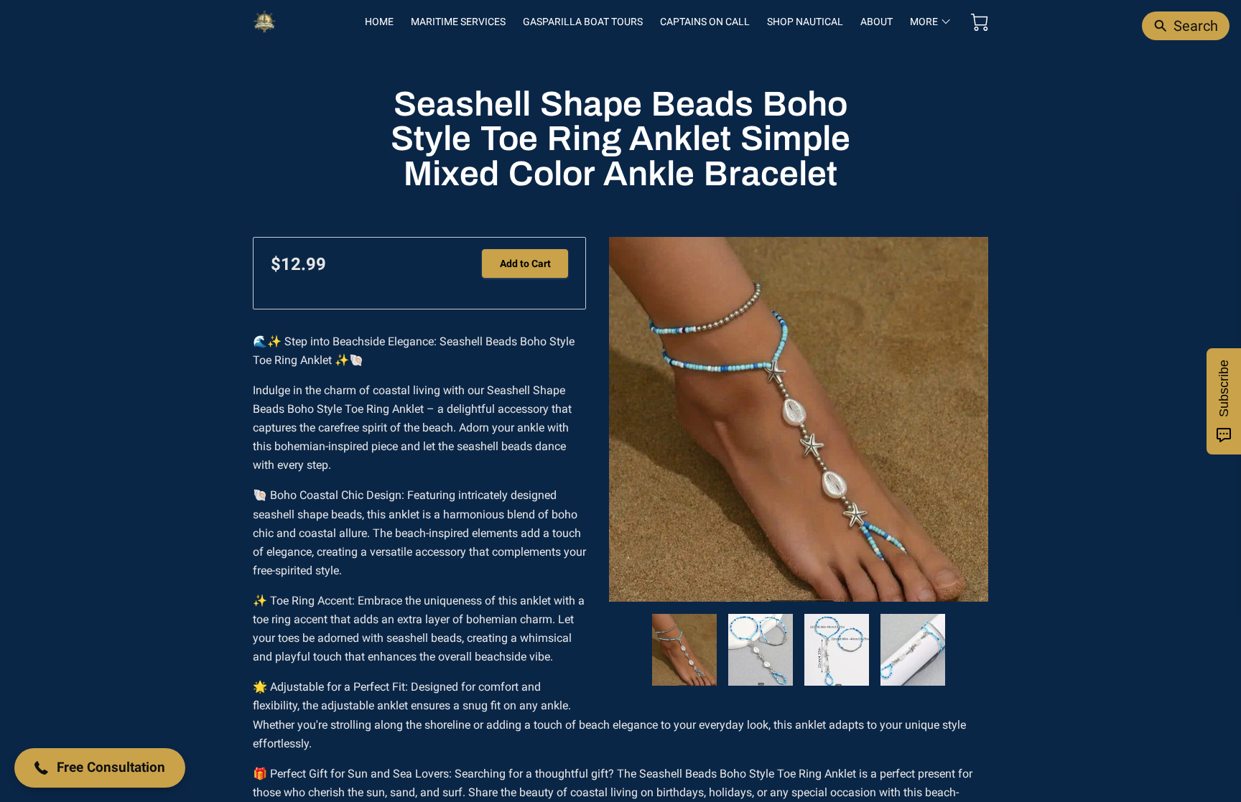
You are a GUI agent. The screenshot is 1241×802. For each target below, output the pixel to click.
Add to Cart (525, 263)
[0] (979, 22)
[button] (99, 768)
